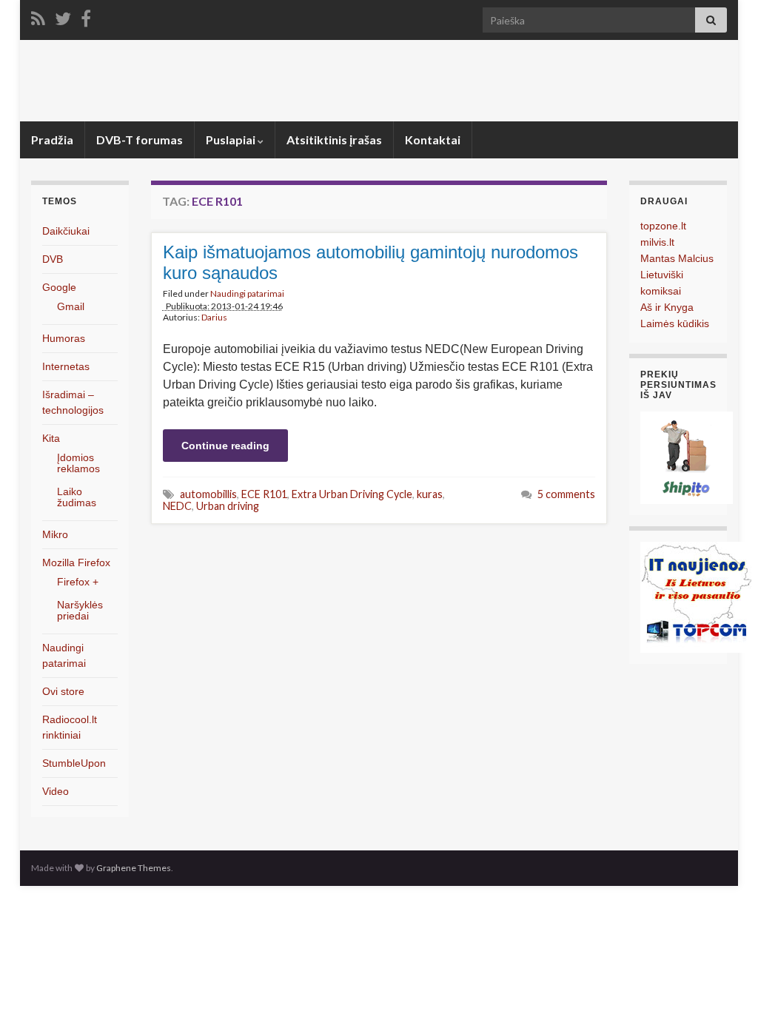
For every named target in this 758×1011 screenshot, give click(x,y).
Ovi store (63, 691)
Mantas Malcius (677, 258)
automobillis (208, 494)
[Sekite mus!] (63, 16)
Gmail (70, 306)
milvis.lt (657, 242)
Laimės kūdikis (674, 323)
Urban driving (227, 506)
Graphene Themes (133, 867)
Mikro (55, 534)
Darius (214, 317)
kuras (430, 494)
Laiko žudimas (76, 497)
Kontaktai (432, 139)
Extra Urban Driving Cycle (352, 494)
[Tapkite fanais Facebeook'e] (86, 16)
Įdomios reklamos (78, 462)
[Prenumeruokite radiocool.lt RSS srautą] (38, 16)
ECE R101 (264, 494)
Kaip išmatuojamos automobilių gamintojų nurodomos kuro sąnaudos (370, 262)
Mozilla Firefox (76, 562)
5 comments (566, 494)
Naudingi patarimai (247, 293)
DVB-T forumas (139, 139)
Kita (51, 438)
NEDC (177, 506)
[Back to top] (724, 977)
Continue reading (225, 445)
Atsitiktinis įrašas (334, 139)
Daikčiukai (66, 231)
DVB (52, 259)
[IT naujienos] (695, 596)
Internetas (66, 366)
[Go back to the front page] (379, 80)
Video (55, 791)
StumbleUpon (74, 763)
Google (59, 287)
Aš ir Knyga (667, 307)
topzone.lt (663, 226)
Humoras (63, 338)
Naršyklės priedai (80, 610)
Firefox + (77, 582)
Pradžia (52, 139)
